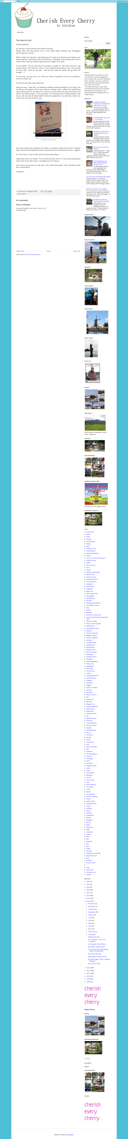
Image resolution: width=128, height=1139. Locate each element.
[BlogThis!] (46, 191)
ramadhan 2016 (91, 766)
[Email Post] (41, 191)
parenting (89, 692)
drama (88, 834)
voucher (88, 874)
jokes (88, 846)
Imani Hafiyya (90, 541)
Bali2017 (89, 813)
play (87, 858)
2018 (88, 890)
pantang (88, 690)
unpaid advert (90, 645)
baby (87, 546)
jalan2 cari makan (91, 687)
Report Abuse (89, 1009)
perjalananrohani (91, 856)
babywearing (90, 598)
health (88, 563)
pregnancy (89, 589)
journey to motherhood (93, 615)
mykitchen (89, 763)
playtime (89, 631)
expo (87, 782)
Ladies (88, 768)
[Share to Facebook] (49, 191)
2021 (88, 881)
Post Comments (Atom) (32, 254)
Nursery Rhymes (91, 747)
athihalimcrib (90, 626)
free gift (89, 756)
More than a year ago (94, 954)
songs (88, 806)
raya (87, 608)
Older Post (76, 251)
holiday (88, 544)
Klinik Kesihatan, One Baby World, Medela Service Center (100, 162)
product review (91, 560)
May (89, 923)
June (90, 920)
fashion (88, 610)
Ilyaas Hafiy (90, 532)
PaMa (88, 825)
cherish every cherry (92, 995)
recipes (88, 556)
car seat (88, 777)
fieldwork (89, 751)
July (89, 918)
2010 (88, 976)
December (91, 904)
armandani (89, 832)
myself (88, 570)
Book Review (90, 647)
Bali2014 (89, 702)
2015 (88, 898)
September (92, 912)
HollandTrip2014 (92, 579)
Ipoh (87, 744)
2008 (88, 982)
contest (88, 673)
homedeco (89, 659)
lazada (88, 848)
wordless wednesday (93, 572)
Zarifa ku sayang (91, 621)
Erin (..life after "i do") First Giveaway (96, 940)
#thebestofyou (91, 718)
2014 (88, 901)
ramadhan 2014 (91, 642)
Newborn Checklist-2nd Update (96, 189)
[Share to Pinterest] (51, 191)
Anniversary (90, 742)
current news (90, 671)
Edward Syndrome (92, 633)
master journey (91, 577)
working (88, 601)
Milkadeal (89, 820)
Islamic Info (90, 664)
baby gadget (90, 596)
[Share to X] (48, 191)
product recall (90, 863)
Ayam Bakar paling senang (96, 947)
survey (88, 739)
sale (87, 697)
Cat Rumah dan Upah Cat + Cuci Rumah (101, 118)
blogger (88, 685)
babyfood (89, 775)
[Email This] (44, 191)
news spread (90, 709)
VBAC (88, 830)
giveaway (89, 612)
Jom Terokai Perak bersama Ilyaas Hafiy (97, 618)
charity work (90, 780)
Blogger (71, 1135)
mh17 (88, 761)
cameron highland (92, 638)
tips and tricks (91, 565)
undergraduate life (92, 676)
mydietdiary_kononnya (93, 853)
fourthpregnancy (91, 754)
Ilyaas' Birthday (91, 678)
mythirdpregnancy (92, 661)
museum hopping (91, 796)
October (91, 909)
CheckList (89, 721)
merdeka (89, 851)
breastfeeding (90, 551)
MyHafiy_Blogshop (92, 553)
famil (88, 837)
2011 (88, 973)
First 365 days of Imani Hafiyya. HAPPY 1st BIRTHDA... (98, 950)
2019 (88, 887)
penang (88, 737)
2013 (88, 968)
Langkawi (89, 680)
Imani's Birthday (91, 723)
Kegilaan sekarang (93, 937)
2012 (88, 971)
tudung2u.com (91, 872)
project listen (90, 801)
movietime (89, 735)
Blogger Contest (91, 635)
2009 (88, 979)
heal (87, 839)
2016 (88, 895)
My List (88, 822)
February (91, 932)
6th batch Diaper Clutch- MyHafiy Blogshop (99, 960)
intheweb (89, 841)
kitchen (88, 792)
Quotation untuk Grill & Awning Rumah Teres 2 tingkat (101, 133)
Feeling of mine (91, 548)
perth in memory (91, 652)
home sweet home (92, 593)
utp (87, 716)
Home (49, 251)
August (90, 915)
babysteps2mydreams (93, 603)
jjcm (87, 844)
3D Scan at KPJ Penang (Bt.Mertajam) (98, 177)
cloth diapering (91, 730)
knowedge (89, 758)
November (91, 906)
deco (87, 749)
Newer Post (20, 251)
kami (87, 567)
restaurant (89, 584)
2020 (88, 884)
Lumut (88, 770)
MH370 (88, 818)
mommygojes (90, 794)
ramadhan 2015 (91, 803)
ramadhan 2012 (91, 657)
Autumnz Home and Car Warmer (101, 148)
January (91, 934)
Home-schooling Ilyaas (93, 623)
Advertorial (90, 699)
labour (88, 732)
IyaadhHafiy (90, 666)
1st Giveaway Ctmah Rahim (96, 944)
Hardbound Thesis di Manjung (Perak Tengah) (101, 200)
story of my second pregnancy (95, 558)
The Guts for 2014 (94, 964)
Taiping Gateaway (92, 706)
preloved (89, 860)
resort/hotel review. (92, 605)
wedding (89, 808)
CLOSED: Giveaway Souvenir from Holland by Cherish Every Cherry (101, 103)
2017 (88, 893)
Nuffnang (89, 683)
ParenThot (89, 827)
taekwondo (89, 870)
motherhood (90, 586)
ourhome (89, 640)
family (88, 534)
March (90, 929)
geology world (90, 650)
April (90, 926)
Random (23, 194)
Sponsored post (91, 725)
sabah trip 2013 (91, 695)
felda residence (91, 785)
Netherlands (90, 574)
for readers (89, 787)
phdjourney (89, 711)
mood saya (89, 669)
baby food (89, 591)
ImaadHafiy (90, 815)
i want (88, 789)
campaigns (89, 654)
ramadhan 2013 (91, 713)
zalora (88, 811)
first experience (91, 582)
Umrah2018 (90, 773)
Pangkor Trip (90, 704)
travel (88, 537)
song (87, 867)
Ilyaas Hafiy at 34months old (97, 957)
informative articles (92, 628)
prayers (88, 799)
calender (89, 728)
